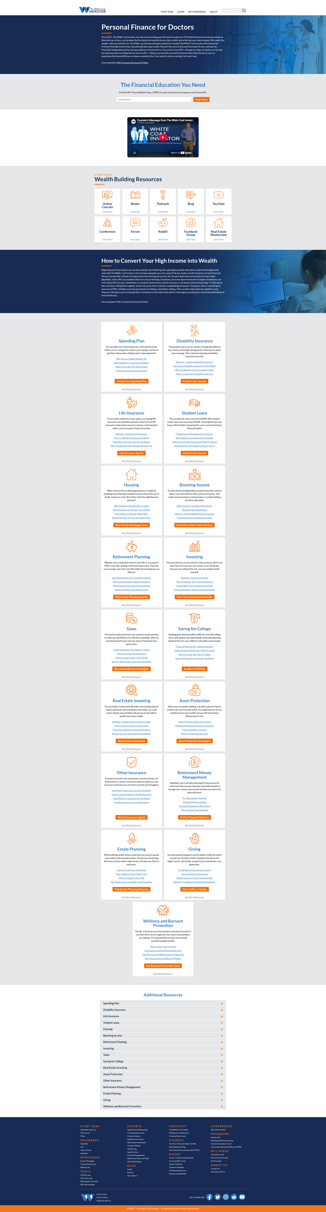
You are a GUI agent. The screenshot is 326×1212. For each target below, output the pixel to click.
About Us (219, 1165)
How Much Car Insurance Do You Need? (131, 798)
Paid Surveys (85, 1175)
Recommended (197, 11)
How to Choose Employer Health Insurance (131, 794)
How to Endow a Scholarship (194, 874)
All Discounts (216, 1161)
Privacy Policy (102, 1197)
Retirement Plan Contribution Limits (131, 589)
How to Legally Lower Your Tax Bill (132, 657)
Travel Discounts (217, 1154)
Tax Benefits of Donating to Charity (194, 870)
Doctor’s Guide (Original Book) (181, 1158)
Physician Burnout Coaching (163, 946)
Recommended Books (177, 1174)
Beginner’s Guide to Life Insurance (131, 434)
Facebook (209, 1195)
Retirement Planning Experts (131, 596)
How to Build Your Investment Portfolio (194, 585)
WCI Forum (85, 1133)
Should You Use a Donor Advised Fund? (194, 878)
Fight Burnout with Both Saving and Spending (163, 954)
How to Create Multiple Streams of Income (194, 514)
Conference (221, 1126)
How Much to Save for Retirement (131, 370)
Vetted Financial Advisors (194, 817)
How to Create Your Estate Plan (131, 870)
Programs (220, 1133)
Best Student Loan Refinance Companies (194, 438)
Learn (180, 11)
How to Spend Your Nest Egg (194, 810)
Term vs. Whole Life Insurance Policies (131, 438)
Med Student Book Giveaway (222, 1140)
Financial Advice (133, 1136)
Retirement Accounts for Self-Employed (131, 585)
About (214, 11)
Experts (134, 1126)
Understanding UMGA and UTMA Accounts (194, 650)
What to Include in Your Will (131, 878)
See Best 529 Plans (194, 668)
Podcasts (178, 1126)
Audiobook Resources (177, 1170)
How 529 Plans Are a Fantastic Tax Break (194, 658)
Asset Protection (175, 1164)
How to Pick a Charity (194, 889)
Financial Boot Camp (177, 1136)
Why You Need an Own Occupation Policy (194, 370)
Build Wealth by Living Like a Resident (131, 363)
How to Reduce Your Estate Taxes (131, 874)
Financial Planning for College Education (194, 646)
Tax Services (132, 1149)
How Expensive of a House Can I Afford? (131, 510)
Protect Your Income (194, 381)
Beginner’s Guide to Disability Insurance (194, 362)
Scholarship (215, 1137)
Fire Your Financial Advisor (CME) (182, 1144)
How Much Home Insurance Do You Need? (131, 790)
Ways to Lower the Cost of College (194, 654)
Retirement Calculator (89, 1181)
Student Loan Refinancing (137, 1130)
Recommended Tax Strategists (131, 668)
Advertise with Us (218, 1172)
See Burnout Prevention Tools (163, 965)
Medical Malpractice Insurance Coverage (194, 725)
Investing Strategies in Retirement (194, 806)
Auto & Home (85, 1150)
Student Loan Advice (194, 453)
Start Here (167, 11)
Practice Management (136, 1155)
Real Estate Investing (177, 1147)
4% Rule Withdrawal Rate (195, 802)
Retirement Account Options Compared (131, 581)
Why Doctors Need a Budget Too (131, 359)
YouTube (242, 1195)
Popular (130, 1172)
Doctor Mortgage (87, 1161)
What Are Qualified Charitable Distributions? (194, 882)
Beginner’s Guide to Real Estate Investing (131, 722)
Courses (176, 1140)
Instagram (225, 1195)
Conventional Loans (88, 1164)
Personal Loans (86, 1178)
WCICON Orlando (218, 1130)
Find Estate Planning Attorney (131, 889)
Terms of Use (102, 1194)
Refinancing (85, 1167)
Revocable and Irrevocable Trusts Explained (131, 882)
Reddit (234, 1195)
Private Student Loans (136, 1133)
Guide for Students (176, 1167)
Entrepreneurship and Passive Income (194, 517)
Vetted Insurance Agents (132, 817)
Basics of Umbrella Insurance (194, 733)
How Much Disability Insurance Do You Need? (194, 366)
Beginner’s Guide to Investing (194, 578)
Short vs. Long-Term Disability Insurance (194, 374)
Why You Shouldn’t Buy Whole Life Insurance (131, 446)
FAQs (82, 1136)
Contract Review (134, 1146)
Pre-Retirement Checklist (194, 798)
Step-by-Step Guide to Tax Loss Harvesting (131, 661)
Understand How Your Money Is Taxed (131, 649)
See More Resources (131, 389)
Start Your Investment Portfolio (194, 596)
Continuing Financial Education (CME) (184, 1150)
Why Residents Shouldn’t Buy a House (131, 506)
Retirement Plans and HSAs (138, 1158)
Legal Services (132, 1152)
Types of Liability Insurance (194, 729)
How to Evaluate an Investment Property (131, 729)
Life (81, 1147)
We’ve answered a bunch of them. (132, 62)
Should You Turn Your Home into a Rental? (131, 733)
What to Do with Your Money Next (131, 366)
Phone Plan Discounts (219, 1158)
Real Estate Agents (134, 1161)
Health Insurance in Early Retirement (131, 802)
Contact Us (215, 1168)
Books (175, 1154)
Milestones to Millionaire (179, 1133)
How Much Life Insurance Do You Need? (131, 442)
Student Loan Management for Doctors (194, 434)
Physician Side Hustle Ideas (194, 510)
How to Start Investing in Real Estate (131, 725)
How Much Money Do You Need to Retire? (131, 578)
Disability (84, 1144)
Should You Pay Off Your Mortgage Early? (131, 517)
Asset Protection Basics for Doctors (194, 722)
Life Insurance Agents (131, 453)
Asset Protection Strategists (195, 740)
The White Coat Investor (178, 1130)
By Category (132, 1176)
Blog (131, 1165)
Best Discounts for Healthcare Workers (163, 958)
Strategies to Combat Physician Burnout (163, 950)
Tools (85, 1171)
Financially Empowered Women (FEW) (226, 1147)
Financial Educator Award (221, 1144)
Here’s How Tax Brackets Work (131, 653)
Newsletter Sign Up (88, 1130)
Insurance (89, 1140)
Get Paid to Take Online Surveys (194, 525)
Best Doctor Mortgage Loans (131, 525)
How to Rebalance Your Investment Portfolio (194, 589)
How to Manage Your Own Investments (194, 581)
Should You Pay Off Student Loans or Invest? (194, 446)
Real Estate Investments (131, 740)
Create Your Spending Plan (131, 381)
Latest (129, 1169)
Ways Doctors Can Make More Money (194, 506)
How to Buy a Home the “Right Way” (131, 514)
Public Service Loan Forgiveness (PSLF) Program (194, 442)
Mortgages (90, 1157)
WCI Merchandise (87, 1184)
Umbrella (84, 1153)
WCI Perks (220, 1151)
